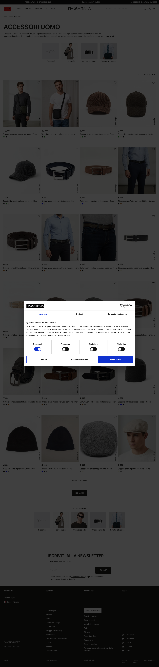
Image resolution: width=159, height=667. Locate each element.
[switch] (65, 349)
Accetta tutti (115, 359)
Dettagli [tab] (79, 314)
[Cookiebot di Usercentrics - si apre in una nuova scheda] (122, 306)
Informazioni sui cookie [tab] (116, 314)
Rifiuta (44, 359)
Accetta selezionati (79, 359)
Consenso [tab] (42, 314)
